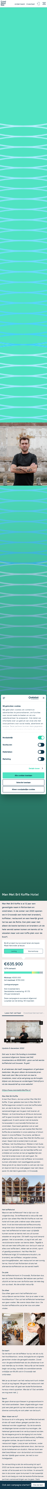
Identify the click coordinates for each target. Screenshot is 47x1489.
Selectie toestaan (23, 782)
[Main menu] (44, 3)
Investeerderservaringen (34, 1013)
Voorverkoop (33, 951)
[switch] (41, 745)
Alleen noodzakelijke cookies (23, 789)
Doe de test (38, 1485)
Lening (14, 951)
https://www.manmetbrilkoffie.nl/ (16, 1090)
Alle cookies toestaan (23, 775)
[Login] (38, 3)
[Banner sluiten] (43, 698)
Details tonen (34, 768)
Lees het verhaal (13, 1013)
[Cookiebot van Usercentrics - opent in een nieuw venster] (29, 697)
